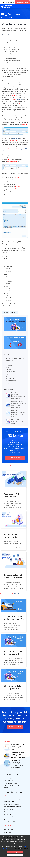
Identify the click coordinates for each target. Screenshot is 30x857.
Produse (19, 99)
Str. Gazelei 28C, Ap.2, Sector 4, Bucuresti (14, 787)
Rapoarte (13, 312)
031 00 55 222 (9, 778)
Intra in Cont (10, 2)
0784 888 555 (9, 781)
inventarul (15, 138)
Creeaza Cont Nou (22, 2)
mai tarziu (15, 855)
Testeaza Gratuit (15, 727)
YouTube (8, 792)
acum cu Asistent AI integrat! (15, 720)
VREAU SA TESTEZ (15, 458)
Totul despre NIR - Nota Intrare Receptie (12, 497)
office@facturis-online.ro (12, 783)
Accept (15, 852)
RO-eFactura (19, 594)
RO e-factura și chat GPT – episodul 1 (13, 687)
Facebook (5, 792)
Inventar (5, 312)
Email (21, 792)
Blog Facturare (10, 14)
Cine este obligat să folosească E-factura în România (13, 578)
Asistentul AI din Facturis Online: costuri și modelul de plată (13, 538)
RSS (17, 792)
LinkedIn (12, 792)
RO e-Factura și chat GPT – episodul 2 (13, 652)
